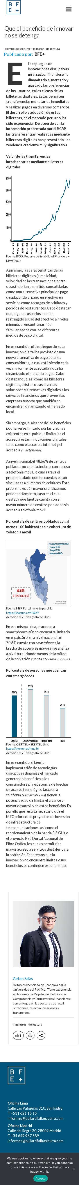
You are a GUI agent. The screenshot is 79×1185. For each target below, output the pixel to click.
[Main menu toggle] (69, 9)
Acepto (41, 1178)
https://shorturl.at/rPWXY (22, 613)
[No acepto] (73, 1169)
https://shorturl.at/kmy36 (22, 748)
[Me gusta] (17, 1035)
